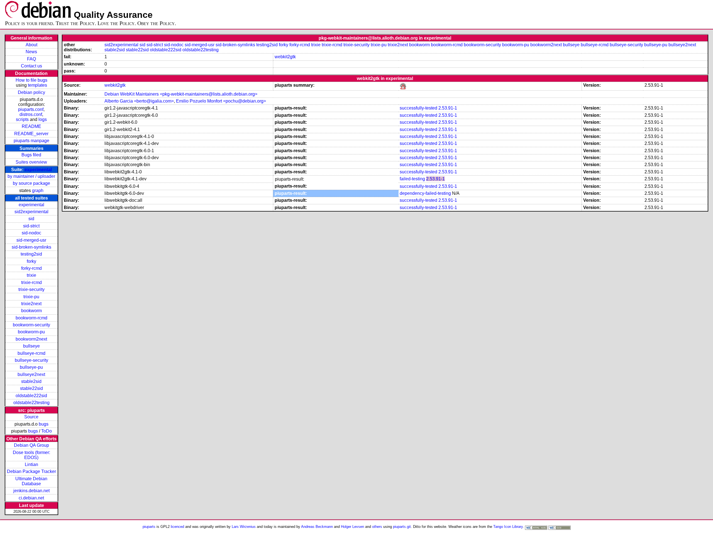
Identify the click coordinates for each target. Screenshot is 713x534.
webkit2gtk (285, 56)
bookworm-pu (31, 331)
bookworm (31, 310)
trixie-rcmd (31, 282)
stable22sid (31, 388)
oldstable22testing (31, 402)
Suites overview (31, 162)
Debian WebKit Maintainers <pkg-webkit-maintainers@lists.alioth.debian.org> (180, 94)
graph (37, 190)
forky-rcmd (31, 268)
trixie (31, 275)
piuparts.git (402, 527)
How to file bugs (31, 80)
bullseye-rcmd (31, 353)
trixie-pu (31, 296)
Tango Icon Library (508, 527)
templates (37, 85)
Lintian (31, 464)
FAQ (31, 59)
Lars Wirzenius (244, 527)
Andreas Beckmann (317, 527)
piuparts (149, 527)
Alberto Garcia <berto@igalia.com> (139, 101)
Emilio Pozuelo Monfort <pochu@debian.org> (221, 101)
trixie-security (31, 289)
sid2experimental (31, 211)
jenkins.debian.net (31, 490)
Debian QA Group (31, 445)
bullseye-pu (31, 367)
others (377, 527)
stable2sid (31, 381)
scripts (22, 119)
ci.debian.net (31, 498)
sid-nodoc (31, 232)
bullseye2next (31, 374)
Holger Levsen (352, 527)
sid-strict (31, 226)
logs (42, 119)
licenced (177, 527)
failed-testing (412, 178)
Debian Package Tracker (31, 471)
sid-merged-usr (31, 240)
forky (31, 261)
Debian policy (31, 92)
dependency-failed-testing (425, 193)
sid (31, 218)
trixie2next (31, 303)
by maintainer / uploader (31, 176)
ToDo (46, 431)
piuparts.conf (30, 109)
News (31, 51)
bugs (43, 424)
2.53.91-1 (447, 108)
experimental (38, 169)
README (31, 126)
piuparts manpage (31, 140)
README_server (31, 133)
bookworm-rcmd (31, 317)
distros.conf (30, 114)
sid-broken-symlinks (31, 247)
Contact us (31, 66)
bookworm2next (31, 339)
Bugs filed (31, 154)
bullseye (31, 346)
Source (31, 416)
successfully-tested (418, 108)
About (31, 44)
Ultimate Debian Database (31, 481)
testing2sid (31, 254)
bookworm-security (31, 324)
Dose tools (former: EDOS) (31, 455)
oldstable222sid (31, 395)
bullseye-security (31, 360)
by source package (31, 183)
